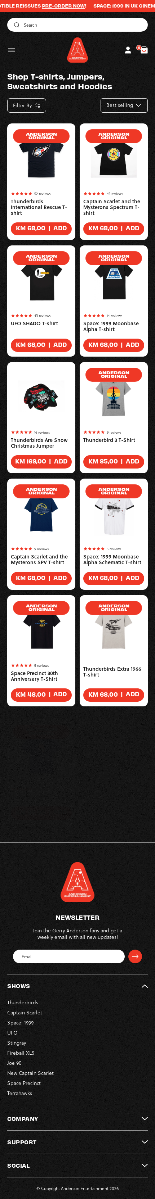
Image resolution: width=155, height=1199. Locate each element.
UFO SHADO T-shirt (34, 323)
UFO (12, 1032)
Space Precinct (24, 1083)
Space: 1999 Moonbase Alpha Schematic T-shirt (112, 559)
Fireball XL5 (20, 1053)
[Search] (15, 25)
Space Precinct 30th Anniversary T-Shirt (34, 676)
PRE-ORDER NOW (52, 6)
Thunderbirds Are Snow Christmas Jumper (39, 443)
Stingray (16, 1042)
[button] (11, 50)
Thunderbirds (22, 1002)
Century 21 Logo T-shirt (39, 797)
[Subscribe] (135, 956)
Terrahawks (19, 1093)
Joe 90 (14, 1063)
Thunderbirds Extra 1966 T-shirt (112, 672)
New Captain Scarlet (30, 1073)
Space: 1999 (20, 1022)
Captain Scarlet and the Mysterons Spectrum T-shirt (111, 207)
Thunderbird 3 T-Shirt (109, 440)
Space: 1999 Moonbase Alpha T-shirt (111, 326)
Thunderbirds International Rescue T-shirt (39, 207)
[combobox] (77, 25)
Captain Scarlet (24, 1012)
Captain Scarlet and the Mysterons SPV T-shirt (39, 559)
